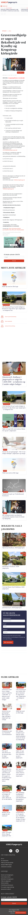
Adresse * (5, 629)
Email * (4, 624)
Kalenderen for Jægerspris (7, 879)
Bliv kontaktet (8, 642)
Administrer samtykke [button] (6, 866)
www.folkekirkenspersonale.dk (10, 150)
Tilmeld (14, 260)
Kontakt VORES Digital (6, 864)
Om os (2, 858)
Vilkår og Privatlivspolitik (7, 862)
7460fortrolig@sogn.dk (19, 180)
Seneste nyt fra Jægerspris (7, 875)
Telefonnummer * (7, 618)
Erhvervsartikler (5, 883)
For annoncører (4, 860)
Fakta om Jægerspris (6, 881)
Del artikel (20, 72)
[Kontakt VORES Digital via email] (17, 850)
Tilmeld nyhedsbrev (20, 912)
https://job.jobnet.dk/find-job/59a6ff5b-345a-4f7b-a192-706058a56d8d (13, 229)
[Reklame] (14, 242)
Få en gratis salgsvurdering (7, 887)
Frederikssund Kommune (7, 885)
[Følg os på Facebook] (10, 850)
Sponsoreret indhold (6, 889)
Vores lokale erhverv (6, 877)
